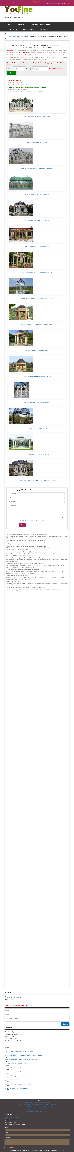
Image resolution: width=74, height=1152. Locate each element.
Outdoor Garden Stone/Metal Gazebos (18, 36)
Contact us (44, 29)
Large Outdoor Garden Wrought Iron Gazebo (37, 454)
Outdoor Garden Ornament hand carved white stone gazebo (37, 298)
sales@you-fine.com (38, 2)
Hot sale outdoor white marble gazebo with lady (37, 220)
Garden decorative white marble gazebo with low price (37, 376)
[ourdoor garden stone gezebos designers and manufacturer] (18, 10)
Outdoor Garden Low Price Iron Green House (37, 194)
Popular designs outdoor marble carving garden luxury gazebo (37, 168)
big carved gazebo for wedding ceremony (15, 1063)
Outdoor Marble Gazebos (41, 24)
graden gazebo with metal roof (13, 1068)
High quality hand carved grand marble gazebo (37, 246)
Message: (7, 1137)
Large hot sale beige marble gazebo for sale (37, 350)
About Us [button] (21, 24)
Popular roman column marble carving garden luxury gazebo (37, 324)
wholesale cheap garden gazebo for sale (15, 1072)
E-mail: (6, 1132)
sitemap (62, 1150)
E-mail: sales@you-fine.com (12, 1117)
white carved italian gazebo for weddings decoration (18, 1076)
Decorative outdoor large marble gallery (37, 142)
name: (6, 1127)
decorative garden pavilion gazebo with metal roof (18, 1084)
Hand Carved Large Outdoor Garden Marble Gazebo (37, 116)
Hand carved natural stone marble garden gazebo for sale (37, 272)
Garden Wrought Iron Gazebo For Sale (37, 428)
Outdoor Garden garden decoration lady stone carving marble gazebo (37, 480)
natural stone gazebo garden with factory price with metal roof (21, 1059)
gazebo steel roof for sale (11, 1080)
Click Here (66, 3)
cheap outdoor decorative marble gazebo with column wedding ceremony (24, 1055)
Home (9, 24)
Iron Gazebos (12, 29)
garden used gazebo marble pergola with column (17, 1088)
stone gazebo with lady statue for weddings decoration (19, 1051)
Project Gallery (28, 29)
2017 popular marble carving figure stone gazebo (37, 402)
